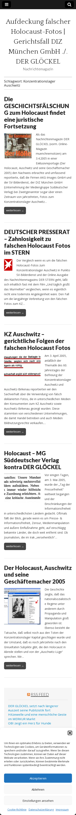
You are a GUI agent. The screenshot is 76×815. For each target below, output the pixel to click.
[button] (70, 733)
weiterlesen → (15, 210)
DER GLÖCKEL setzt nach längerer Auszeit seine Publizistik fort (33, 708)
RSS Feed (40, 694)
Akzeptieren (38, 778)
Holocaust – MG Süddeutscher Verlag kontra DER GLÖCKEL (32, 460)
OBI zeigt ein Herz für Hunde (29, 723)
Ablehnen (38, 789)
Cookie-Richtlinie (17, 809)
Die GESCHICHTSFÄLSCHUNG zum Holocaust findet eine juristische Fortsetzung (36, 112)
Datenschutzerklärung (41, 809)
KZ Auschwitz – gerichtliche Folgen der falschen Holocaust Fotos (37, 341)
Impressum (62, 809)
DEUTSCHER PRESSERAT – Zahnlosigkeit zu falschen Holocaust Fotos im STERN (37, 242)
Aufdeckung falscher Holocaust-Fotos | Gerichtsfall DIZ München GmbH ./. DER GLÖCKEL (38, 41)
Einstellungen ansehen (38, 801)
